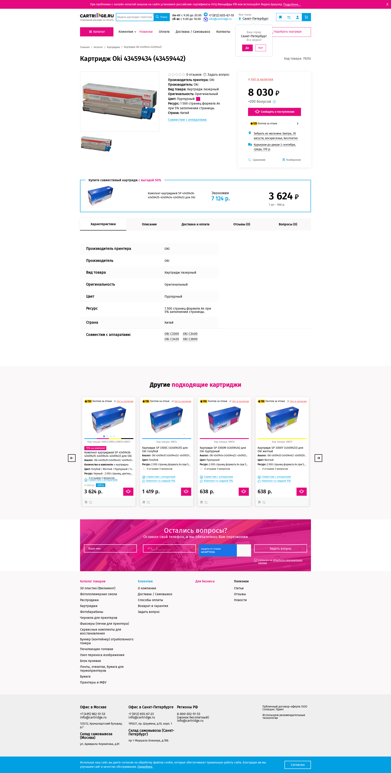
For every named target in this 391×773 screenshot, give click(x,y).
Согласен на (280, 561)
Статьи (239, 588)
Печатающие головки (96, 649)
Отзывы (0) (241, 224)
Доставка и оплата (196, 224)
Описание (149, 224)
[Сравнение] (91, 502)
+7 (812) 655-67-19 (221, 15)
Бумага (85, 676)
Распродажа (89, 600)
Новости (240, 600)
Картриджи (89, 606)
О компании (147, 588)
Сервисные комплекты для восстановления (100, 631)
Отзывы (240, 594)
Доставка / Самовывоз (155, 594)
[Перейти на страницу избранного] (280, 17)
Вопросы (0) (288, 224)
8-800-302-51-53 (188, 714)
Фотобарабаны (91, 612)
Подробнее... (292, 4)
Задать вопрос (149, 612)
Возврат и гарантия (153, 606)
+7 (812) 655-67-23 (141, 714)
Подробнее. (145, 767)
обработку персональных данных (280, 561)
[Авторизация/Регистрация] (297, 17)
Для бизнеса (205, 581)
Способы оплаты (150, 600)
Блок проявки (90, 661)
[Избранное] (87, 502)
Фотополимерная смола (98, 594)
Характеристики (103, 224)
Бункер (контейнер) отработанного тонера (106, 641)
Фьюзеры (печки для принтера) (104, 624)
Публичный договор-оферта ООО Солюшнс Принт (284, 708)
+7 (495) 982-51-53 (92, 714)
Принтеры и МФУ (93, 682)
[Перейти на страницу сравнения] (288, 17)
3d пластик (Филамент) (97, 588)
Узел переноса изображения (102, 655)
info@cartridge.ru (220, 19)
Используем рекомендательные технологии (283, 716)
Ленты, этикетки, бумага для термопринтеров (102, 669)
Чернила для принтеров (98, 618)
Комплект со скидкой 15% (160, 481)
